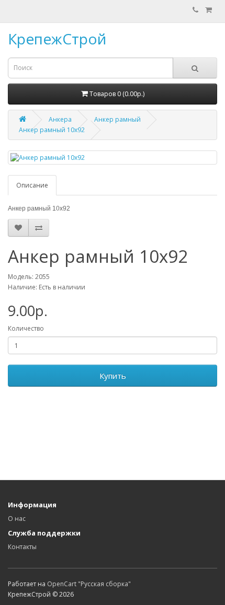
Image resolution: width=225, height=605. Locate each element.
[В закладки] (18, 228)
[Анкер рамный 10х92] (112, 157)
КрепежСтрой (57, 39)
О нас (17, 518)
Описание (32, 185)
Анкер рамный (117, 119)
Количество (26, 328)
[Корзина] (208, 10)
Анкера (60, 119)
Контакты (22, 546)
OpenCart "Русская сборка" (89, 583)
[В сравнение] (38, 228)
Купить (112, 375)
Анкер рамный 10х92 (52, 129)
